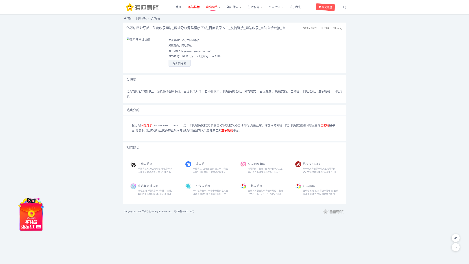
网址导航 (141, 18)
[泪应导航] (143, 7)
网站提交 (250, 91)
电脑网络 (212, 7)
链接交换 (281, 91)
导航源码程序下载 (168, 91)
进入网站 (178, 63)
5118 (218, 56)
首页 (178, 7)
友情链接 (324, 91)
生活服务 (253, 7)
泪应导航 (146, 211)
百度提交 (266, 91)
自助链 (295, 91)
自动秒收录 (212, 91)
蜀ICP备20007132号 (184, 211)
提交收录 (327, 7)
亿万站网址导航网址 (139, 91)
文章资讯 (274, 7)
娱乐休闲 (233, 7)
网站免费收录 (232, 91)
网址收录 (309, 91)
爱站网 (204, 56)
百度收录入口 (192, 91)
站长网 (189, 56)
